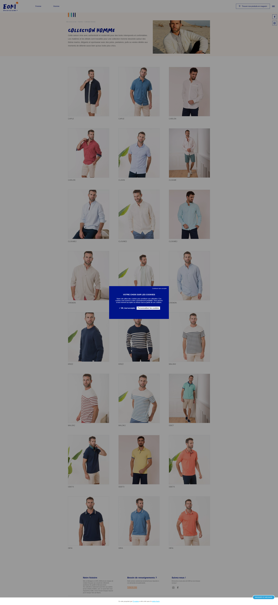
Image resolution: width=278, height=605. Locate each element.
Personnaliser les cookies (148, 308)
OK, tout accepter (127, 308)
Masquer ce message (263, 597)
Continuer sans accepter (159, 288)
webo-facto (156, 601)
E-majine (136, 601)
